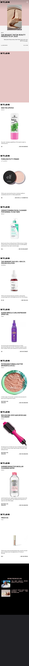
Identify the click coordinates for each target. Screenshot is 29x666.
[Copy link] (16, 599)
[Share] (8, 599)
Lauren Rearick (4, 45)
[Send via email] (19, 599)
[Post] (12, 599)
